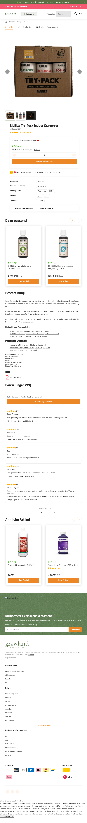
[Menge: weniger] (14, 155)
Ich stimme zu (7, 816)
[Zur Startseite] (12, 14)
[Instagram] (17, 791)
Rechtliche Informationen (16, 730)
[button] (10, 116)
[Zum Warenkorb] (80, 14)
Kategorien (30, 14)
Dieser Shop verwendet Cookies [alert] (11, 801)
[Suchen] (68, 14)
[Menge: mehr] (74, 155)
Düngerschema (15, 377)
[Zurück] (7, 71)
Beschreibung (28, 27)
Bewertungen (53, 27)
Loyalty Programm (56, 2)
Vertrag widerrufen (44, 725)
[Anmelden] (75, 14)
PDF (18, 27)
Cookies (8, 755)
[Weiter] (79, 71)
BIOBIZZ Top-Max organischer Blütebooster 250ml (28, 336)
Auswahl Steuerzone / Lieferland (24, 140)
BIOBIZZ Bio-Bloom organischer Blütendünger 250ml (29, 331)
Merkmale (40, 27)
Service (8, 688)
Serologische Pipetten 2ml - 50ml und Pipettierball (28, 345)
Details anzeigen (76, 814)
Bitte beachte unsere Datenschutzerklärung (21, 624)
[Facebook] (7, 791)
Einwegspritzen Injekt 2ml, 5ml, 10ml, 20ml (25, 350)
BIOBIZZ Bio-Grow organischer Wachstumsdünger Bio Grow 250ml (34, 334)
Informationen (11, 665)
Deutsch (75, 6)
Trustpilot (51, 14)
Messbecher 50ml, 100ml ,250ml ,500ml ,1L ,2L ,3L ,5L (30, 348)
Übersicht (9, 27)
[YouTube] (12, 791)
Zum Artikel (24, 281)
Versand (37, 150)
